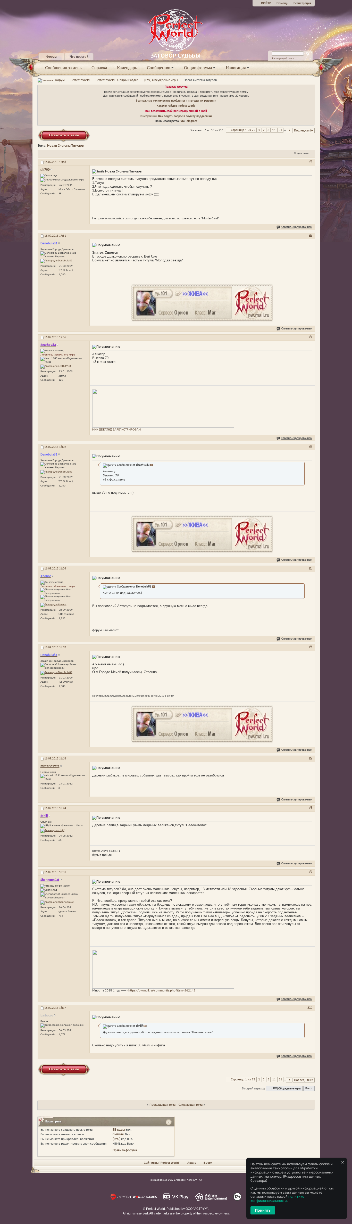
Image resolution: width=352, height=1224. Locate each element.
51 (280, 130)
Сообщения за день (63, 67)
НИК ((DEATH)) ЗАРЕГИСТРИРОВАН (116, 429)
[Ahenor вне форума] (53, 605)
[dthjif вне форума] (52, 831)
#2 (310, 235)
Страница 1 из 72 (243, 130)
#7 (310, 758)
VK (182, 121)
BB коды (119, 1129)
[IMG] (116, 1139)
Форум (51, 57)
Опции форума (198, 67)
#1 (310, 161)
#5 (310, 568)
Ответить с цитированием (296, 227)
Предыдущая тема (162, 1104)
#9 (310, 871)
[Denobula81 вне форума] (56, 261)
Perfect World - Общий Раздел (117, 80)
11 (274, 130)
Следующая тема (191, 1104)
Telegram (191, 121)
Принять (263, 1210)
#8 (310, 807)
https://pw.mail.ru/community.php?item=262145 (161, 990)
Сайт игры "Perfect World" (162, 1162)
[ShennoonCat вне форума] (57, 902)
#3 (310, 336)
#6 (310, 647)
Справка (99, 67)
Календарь (127, 67)
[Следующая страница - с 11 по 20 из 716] (289, 130)
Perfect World (80, 80)
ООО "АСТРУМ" (197, 1209)
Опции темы (301, 153)
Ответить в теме (64, 135)
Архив (191, 1162)
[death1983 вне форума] (55, 367)
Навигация (236, 67)
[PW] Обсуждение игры (161, 80)
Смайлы (118, 1134)
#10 (310, 1007)
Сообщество (158, 67)
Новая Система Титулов (65, 146)
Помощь (282, 3)
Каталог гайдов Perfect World (176, 105)
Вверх (309, 1088)
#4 (310, 446)
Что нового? (79, 57)
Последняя (301, 130)
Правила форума (176, 86)
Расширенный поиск (283, 58)
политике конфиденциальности (277, 1198)
